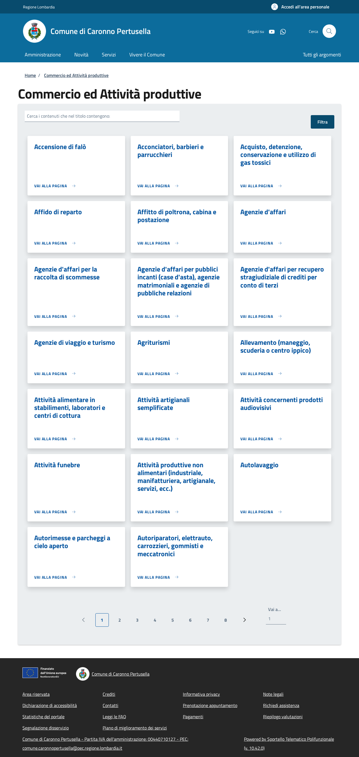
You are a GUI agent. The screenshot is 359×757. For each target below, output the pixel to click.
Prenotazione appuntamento (210, 705)
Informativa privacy (201, 694)
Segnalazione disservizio (45, 727)
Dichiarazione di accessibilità (49, 705)
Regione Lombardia (39, 7)
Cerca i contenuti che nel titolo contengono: (68, 116)
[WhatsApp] (280, 31)
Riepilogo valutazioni (283, 716)
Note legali (273, 694)
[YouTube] (269, 31)
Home (30, 75)
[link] (56, 186)
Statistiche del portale (43, 716)
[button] (300, 6)
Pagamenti (193, 716)
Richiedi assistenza (281, 705)
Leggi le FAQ (114, 716)
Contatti (110, 705)
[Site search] (329, 31)
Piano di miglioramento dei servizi (135, 727)
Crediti (109, 694)
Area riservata (36, 694)
